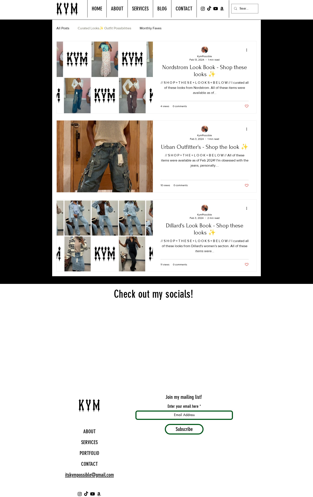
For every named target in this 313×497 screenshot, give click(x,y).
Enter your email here (183, 406)
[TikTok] (209, 8)
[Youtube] (215, 8)
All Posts (62, 28)
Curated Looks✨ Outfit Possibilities (104, 28)
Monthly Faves (150, 28)
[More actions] (248, 49)
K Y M (67, 9)
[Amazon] (222, 8)
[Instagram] (202, 8)
